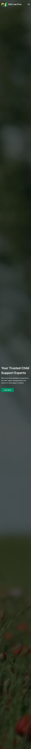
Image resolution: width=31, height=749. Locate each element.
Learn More (7, 390)
